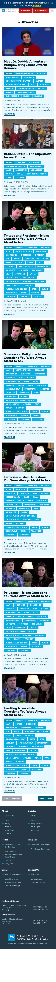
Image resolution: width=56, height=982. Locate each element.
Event (4, 869)
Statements (35, 830)
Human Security (10, 851)
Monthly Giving (36, 879)
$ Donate (25, 10)
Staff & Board (9, 830)
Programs (32, 839)
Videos (33, 820)
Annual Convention (12, 879)
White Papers (36, 827)
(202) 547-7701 (40, 920)
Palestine (8, 860)
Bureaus (8, 827)
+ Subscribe (41, 10)
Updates (32, 811)
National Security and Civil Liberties (12, 845)
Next (42, 798)
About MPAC (9, 816)
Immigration (9, 863)
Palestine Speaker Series (14, 874)
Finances (8, 833)
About (5, 811)
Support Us (33, 869)
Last (50, 798)
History (7, 823)
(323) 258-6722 (40, 907)
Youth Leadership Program (40, 849)
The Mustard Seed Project (40, 844)
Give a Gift (35, 874)
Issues (5, 839)
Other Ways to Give (38, 882)
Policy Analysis (36, 823)
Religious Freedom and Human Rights (13, 855)
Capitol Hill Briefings (12, 886)
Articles (33, 816)
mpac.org (36, 5)
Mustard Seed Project (13, 882)
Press (7, 820)
